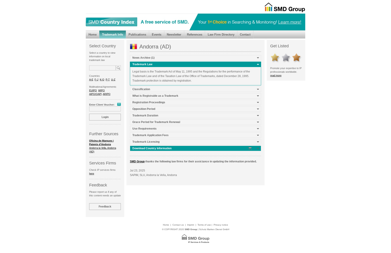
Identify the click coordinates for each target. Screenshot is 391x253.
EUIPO (93, 90)
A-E (91, 79)
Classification (141, 89)
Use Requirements (144, 128)
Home (92, 34)
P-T (108, 79)
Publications (137, 34)
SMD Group (137, 161)
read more (275, 75)
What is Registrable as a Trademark (155, 95)
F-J (96, 79)
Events (156, 34)
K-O (102, 79)
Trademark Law (142, 64)
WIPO (101, 90)
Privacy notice (221, 225)
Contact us (178, 225)
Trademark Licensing (146, 141)
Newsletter (174, 34)
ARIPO (106, 94)
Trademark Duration (145, 115)
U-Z (113, 79)
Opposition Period (143, 109)
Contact (245, 34)
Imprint (190, 225)
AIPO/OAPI (95, 94)
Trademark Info (112, 34)
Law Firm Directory (221, 34)
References (194, 34)
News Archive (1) (143, 57)
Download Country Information (152, 148)
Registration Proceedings (148, 102)
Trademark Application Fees (150, 135)
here (91, 173)
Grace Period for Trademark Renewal (156, 122)
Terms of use (204, 225)
